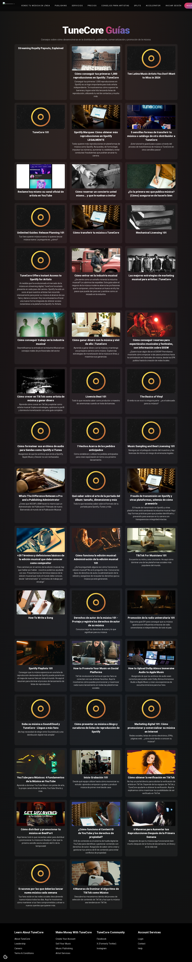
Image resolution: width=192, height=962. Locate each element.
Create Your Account (65, 939)
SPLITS (137, 6)
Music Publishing (64, 948)
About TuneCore (22, 939)
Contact (141, 943)
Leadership (20, 943)
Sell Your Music (63, 943)
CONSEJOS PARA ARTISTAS (115, 6)
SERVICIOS (77, 6)
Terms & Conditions (24, 953)
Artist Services (63, 953)
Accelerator (153, 6)
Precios (92, 6)
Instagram (102, 948)
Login (140, 939)
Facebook (101, 939)
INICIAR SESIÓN (173, 6)
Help (140, 948)
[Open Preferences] (5, 957)
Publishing (61, 6)
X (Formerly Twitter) (106, 943)
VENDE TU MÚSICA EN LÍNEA (35, 6)
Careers (18, 948)
